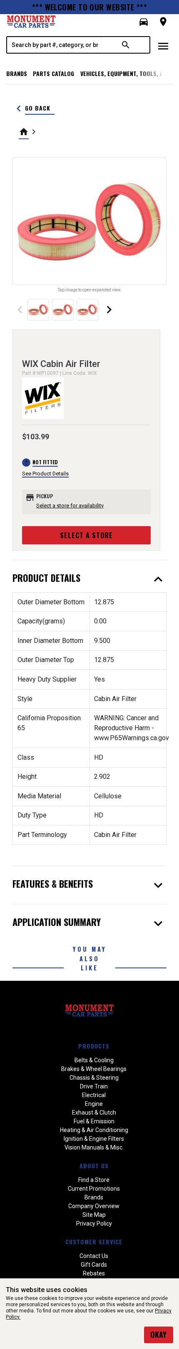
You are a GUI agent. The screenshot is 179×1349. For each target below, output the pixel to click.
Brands (16, 73)
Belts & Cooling (94, 1060)
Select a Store (86, 535)
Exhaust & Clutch (94, 1112)
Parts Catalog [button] (53, 73)
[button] (143, 22)
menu (163, 46)
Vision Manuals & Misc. (94, 1147)
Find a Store (93, 1180)
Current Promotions (94, 1188)
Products (93, 1045)
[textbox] (54, 45)
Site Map (94, 1214)
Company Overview (93, 1206)
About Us (94, 1165)
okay (158, 1334)
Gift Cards (94, 1264)
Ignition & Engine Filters (94, 1138)
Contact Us (94, 1256)
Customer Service (93, 1241)
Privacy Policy (94, 1223)
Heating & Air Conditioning (94, 1130)
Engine (94, 1103)
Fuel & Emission (94, 1121)
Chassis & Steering (94, 1077)
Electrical (94, 1095)
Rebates (94, 1273)
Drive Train (94, 1086)
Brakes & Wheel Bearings (94, 1069)
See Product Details (45, 473)
